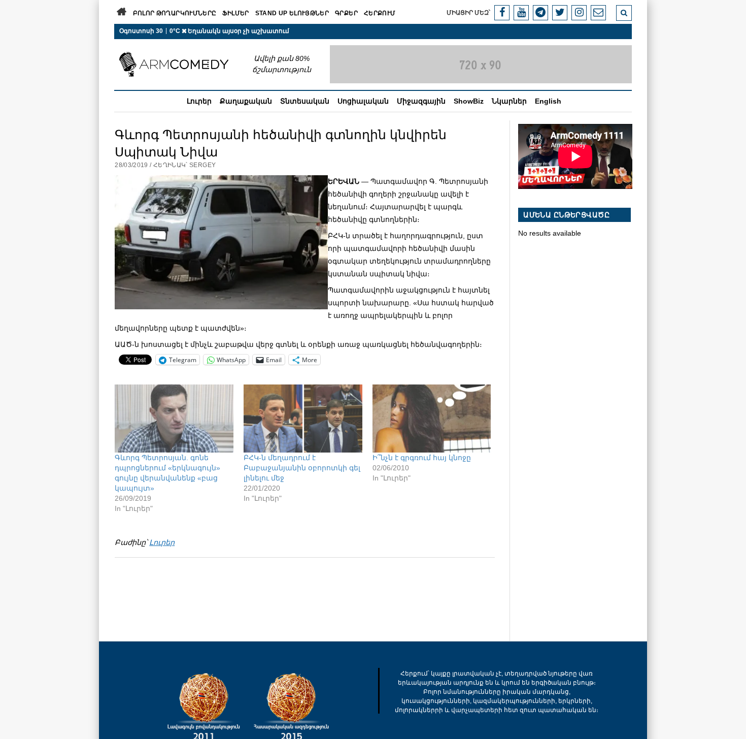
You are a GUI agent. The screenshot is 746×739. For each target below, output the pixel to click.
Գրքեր (346, 13)
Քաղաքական (246, 101)
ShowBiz (469, 101)
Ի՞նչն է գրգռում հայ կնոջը (421, 458)
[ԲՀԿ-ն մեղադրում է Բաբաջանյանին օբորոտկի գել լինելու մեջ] (303, 418)
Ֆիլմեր (235, 13)
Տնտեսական (304, 101)
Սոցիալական (363, 101)
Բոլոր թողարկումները (175, 13)
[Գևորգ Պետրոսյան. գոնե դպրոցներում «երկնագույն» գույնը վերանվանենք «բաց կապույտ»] (174, 418)
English (548, 101)
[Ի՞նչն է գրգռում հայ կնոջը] (431, 418)
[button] (221, 242)
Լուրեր (199, 101)
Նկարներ (509, 101)
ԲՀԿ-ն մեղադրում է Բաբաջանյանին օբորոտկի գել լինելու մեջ (302, 468)
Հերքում (380, 13)
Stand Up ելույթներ (292, 13)
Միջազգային (421, 101)
